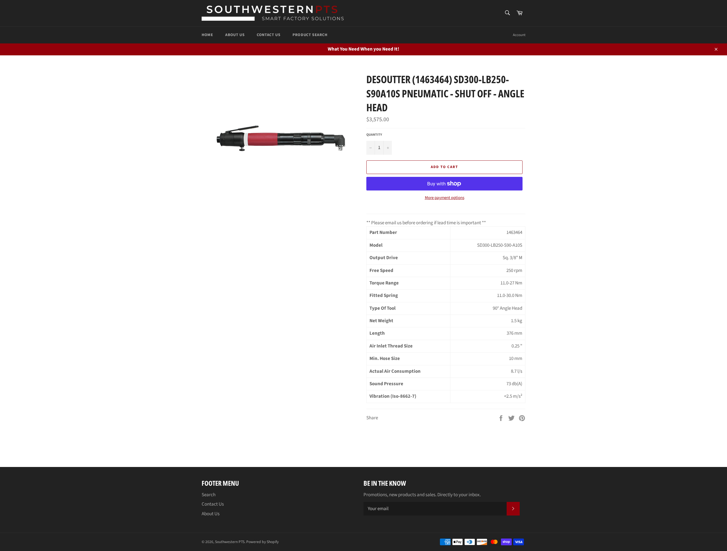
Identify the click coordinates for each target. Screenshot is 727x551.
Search (209, 494)
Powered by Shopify (262, 541)
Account (519, 34)
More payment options (444, 198)
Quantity (374, 135)
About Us (235, 35)
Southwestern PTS (230, 541)
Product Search (310, 35)
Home (207, 35)
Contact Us (268, 35)
